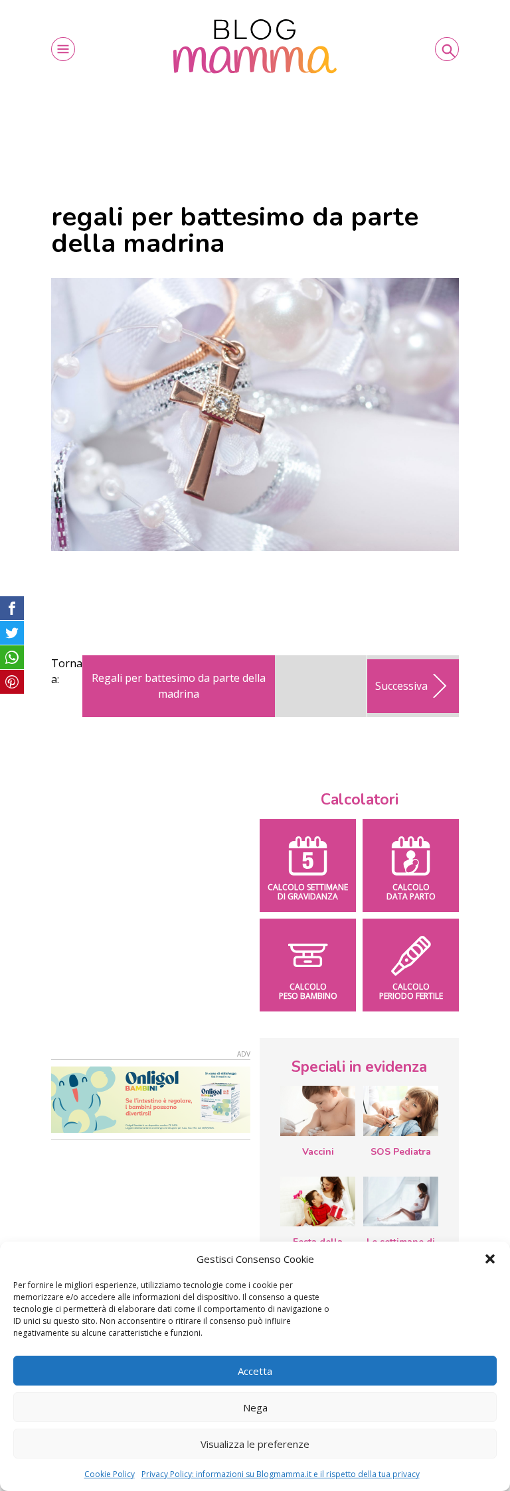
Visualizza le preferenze (255, 1444)
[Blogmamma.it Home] (255, 46)
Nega (255, 1407)
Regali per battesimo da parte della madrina (179, 686)
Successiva (401, 686)
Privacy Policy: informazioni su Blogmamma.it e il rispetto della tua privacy (280, 1474)
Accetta (255, 1371)
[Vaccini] (317, 1111)
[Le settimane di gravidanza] (400, 1202)
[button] (490, 1258)
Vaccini (318, 1151)
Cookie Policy (109, 1474)
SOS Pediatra (401, 1151)
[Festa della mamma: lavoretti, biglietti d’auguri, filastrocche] (317, 1201)
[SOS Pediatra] (400, 1111)
